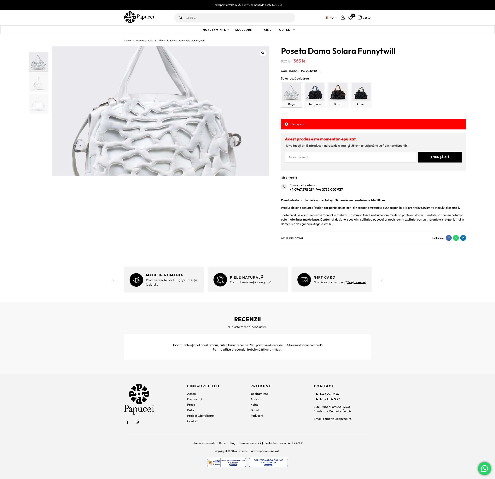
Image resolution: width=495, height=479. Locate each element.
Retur (222, 443)
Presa (191, 404)
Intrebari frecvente (203, 443)
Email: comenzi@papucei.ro (333, 419)
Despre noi (194, 399)
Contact (192, 421)
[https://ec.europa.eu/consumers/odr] (268, 462)
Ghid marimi (289, 177)
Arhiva (161, 40)
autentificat (273, 349)
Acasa (127, 40)
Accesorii (244, 30)
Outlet (285, 30)
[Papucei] (139, 17)
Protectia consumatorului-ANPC (284, 443)
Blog (232, 443)
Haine (266, 30)
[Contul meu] (343, 17)
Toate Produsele (144, 40)
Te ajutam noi (356, 282)
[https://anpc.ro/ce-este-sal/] (226, 462)
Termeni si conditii (250, 443)
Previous (114, 280)
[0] (350, 17)
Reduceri (256, 415)
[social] (127, 422)
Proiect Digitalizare (200, 415)
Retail (191, 410)
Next (381, 280)
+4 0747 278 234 (302, 189)
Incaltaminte (214, 30)
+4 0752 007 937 (330, 189)
